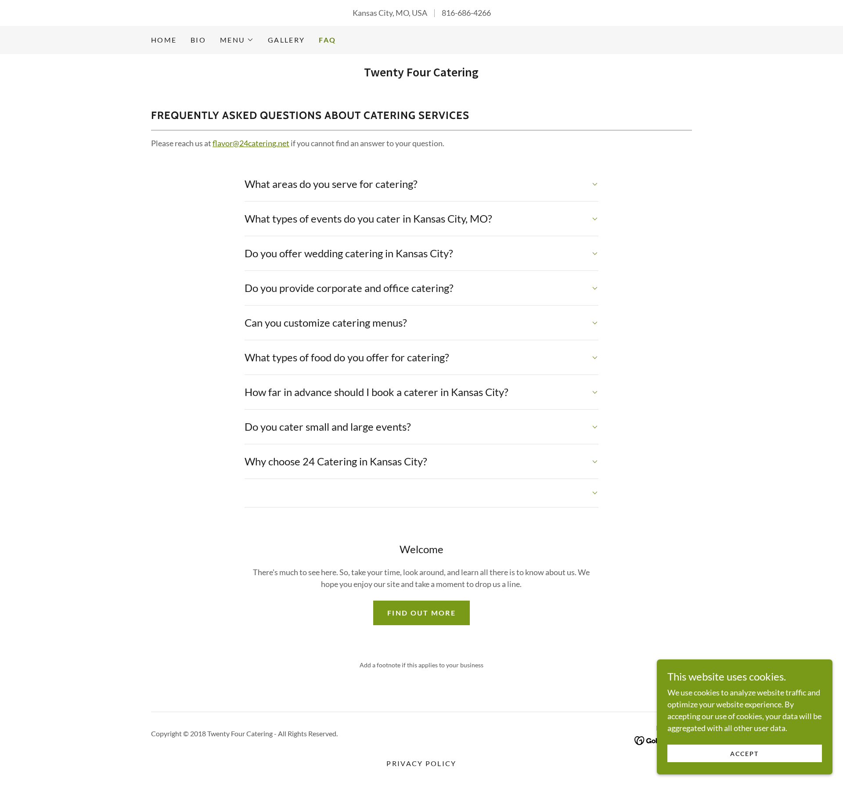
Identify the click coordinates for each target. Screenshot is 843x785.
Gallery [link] (286, 40)
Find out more (421, 613)
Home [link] (164, 40)
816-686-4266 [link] (466, 13)
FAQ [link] (327, 40)
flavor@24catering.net (251, 143)
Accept (744, 753)
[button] (237, 40)
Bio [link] (198, 40)
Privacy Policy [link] (421, 763)
